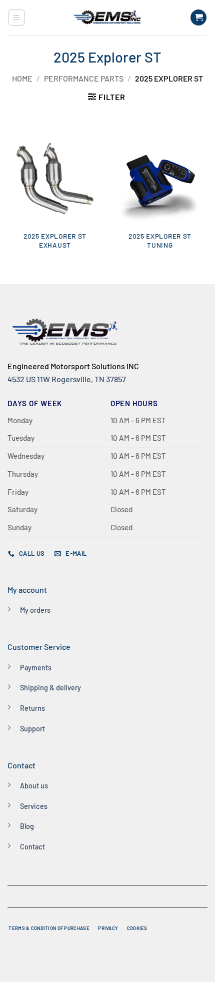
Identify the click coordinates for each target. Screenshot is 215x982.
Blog (27, 826)
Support (32, 728)
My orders (35, 610)
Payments (36, 667)
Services (34, 806)
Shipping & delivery (50, 687)
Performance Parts (84, 78)
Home (22, 78)
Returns (32, 708)
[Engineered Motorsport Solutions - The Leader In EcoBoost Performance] (107, 17)
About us (34, 785)
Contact (32, 846)
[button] (16, 18)
